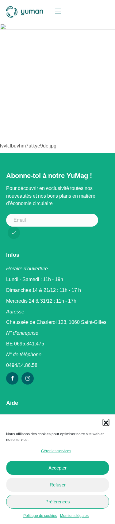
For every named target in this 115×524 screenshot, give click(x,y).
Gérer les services (56, 451)
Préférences (57, 501)
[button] (106, 422)
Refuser (58, 484)
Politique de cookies (40, 516)
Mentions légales (74, 516)
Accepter (57, 467)
